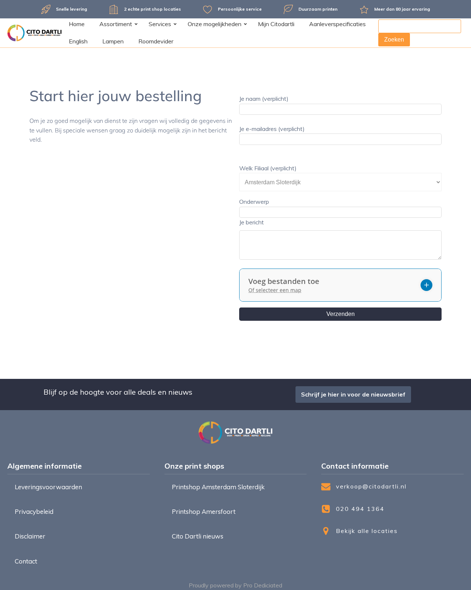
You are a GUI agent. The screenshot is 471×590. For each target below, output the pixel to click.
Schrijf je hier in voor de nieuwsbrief (353, 394)
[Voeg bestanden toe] (426, 285)
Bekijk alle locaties (367, 530)
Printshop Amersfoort (204, 511)
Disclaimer (30, 536)
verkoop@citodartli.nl (371, 486)
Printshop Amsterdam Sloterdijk (218, 487)
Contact (26, 561)
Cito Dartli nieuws (197, 536)
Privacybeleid (34, 511)
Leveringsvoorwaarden (48, 487)
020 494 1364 (360, 508)
